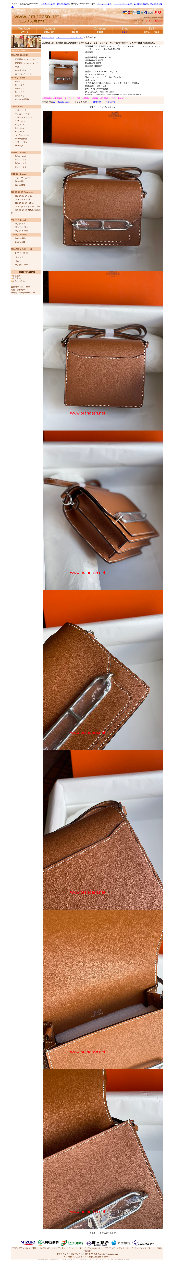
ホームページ (48, 37)
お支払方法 (110, 102)
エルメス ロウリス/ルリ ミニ (69, 37)
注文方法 (97, 102)
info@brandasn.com (61, 102)
